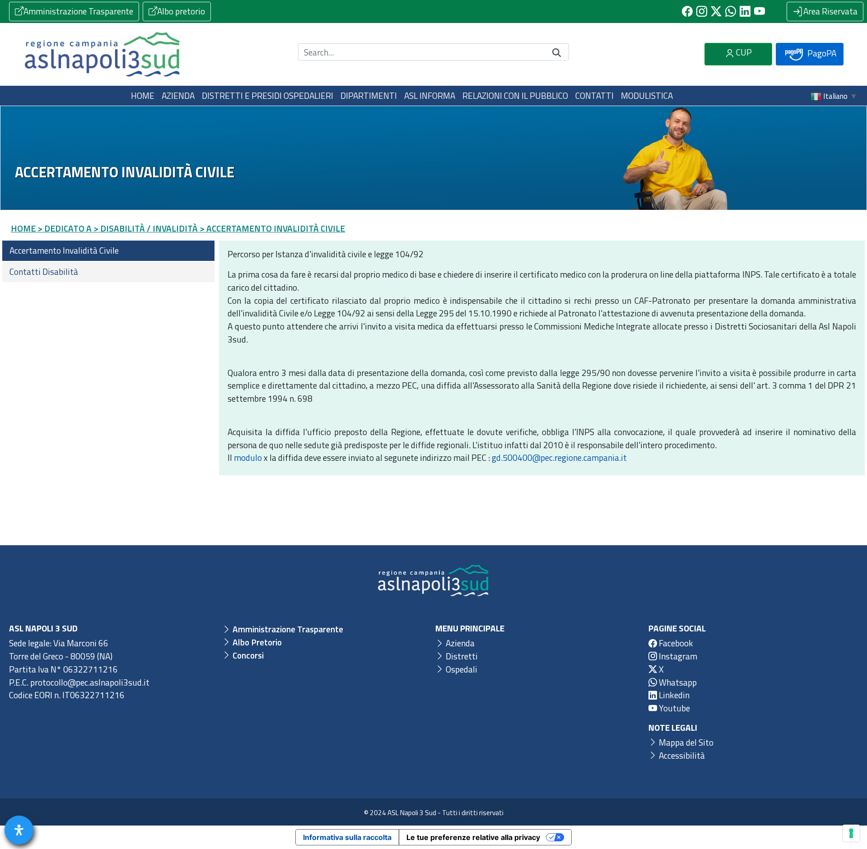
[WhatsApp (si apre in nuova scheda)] (730, 11)
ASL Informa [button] (429, 95)
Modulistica (647, 95)
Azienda (459, 643)
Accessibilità (681, 755)
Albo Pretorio (256, 642)
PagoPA (821, 53)
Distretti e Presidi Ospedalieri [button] (267, 95)
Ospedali (460, 669)
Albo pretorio (181, 11)
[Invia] (556, 52)
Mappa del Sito (685, 742)
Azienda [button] (178, 95)
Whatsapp (677, 682)
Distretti (461, 656)
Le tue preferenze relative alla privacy (473, 837)
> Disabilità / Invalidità (145, 228)
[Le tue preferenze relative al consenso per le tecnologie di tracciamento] (851, 833)
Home (142, 95)
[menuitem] (108, 251)
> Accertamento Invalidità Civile (272, 228)
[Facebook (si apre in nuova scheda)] (687, 11)
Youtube (673, 707)
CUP (743, 52)
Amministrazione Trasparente (78, 11)
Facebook (675, 643)
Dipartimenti (368, 95)
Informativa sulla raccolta (347, 837)
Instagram (677, 656)
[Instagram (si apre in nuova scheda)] (701, 11)
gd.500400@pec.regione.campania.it (559, 457)
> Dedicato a (64, 228)
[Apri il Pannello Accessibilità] (19, 830)
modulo (248, 457)
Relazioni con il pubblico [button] (515, 95)
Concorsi (247, 655)
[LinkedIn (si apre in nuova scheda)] (745, 11)
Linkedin (673, 694)
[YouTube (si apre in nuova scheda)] (759, 11)
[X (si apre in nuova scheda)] (716, 11)
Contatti (594, 95)
